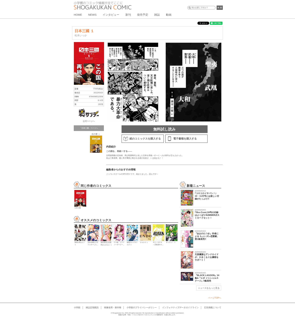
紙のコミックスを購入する (145, 138)
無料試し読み (164, 129)
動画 (168, 14)
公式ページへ (89, 121)
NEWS (92, 14)
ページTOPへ (214, 298)
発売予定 (142, 14)
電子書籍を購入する (185, 138)
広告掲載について (212, 307)
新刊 (128, 14)
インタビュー (111, 14)
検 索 (219, 7)
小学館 (77, 307)
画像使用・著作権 (112, 307)
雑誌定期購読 (92, 307)
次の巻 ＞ (96, 134)
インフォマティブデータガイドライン (180, 307)
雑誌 (157, 14)
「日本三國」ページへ (89, 128)
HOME (78, 14)
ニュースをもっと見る (209, 288)
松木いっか (81, 35)
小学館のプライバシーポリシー (142, 307)
